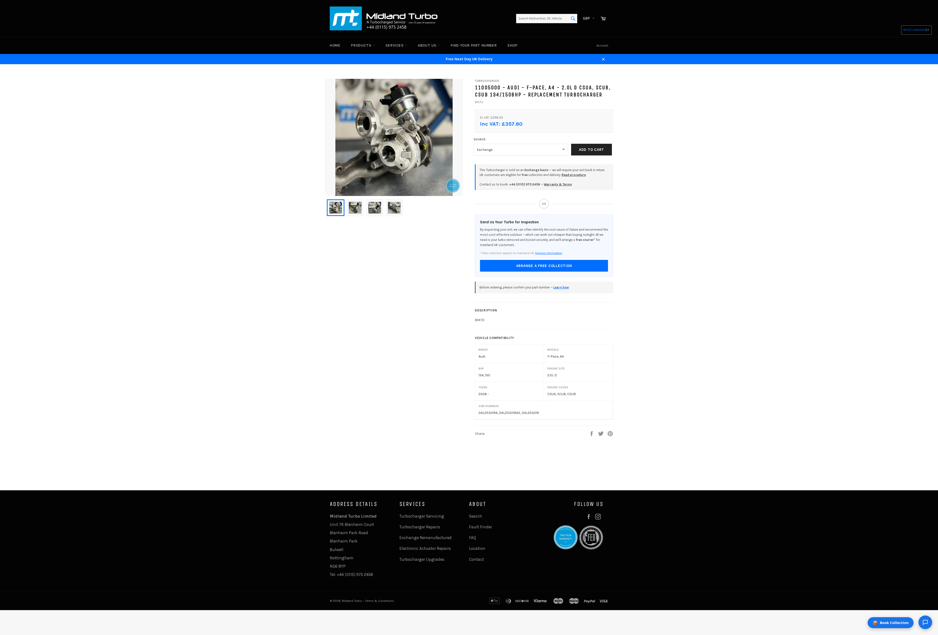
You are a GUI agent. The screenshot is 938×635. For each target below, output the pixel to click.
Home (335, 45)
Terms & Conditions (379, 601)
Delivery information (548, 253)
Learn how (561, 287)
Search (475, 516)
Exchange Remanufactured (425, 537)
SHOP (512, 45)
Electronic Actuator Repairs (425, 548)
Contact (476, 559)
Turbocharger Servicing (421, 516)
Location (477, 548)
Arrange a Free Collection (544, 266)
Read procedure (574, 175)
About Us (427, 45)
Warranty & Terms (558, 184)
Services (395, 45)
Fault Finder (480, 526)
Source (480, 139)
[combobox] (546, 18)
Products (361, 45)
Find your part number (474, 45)
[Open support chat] (925, 622)
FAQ (472, 537)
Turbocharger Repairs (419, 526)
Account (602, 45)
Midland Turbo (352, 601)
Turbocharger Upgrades (422, 559)
